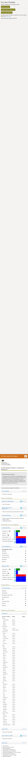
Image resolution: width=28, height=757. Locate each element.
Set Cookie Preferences (7, 12)
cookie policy (8, 16)
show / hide (24, 490)
